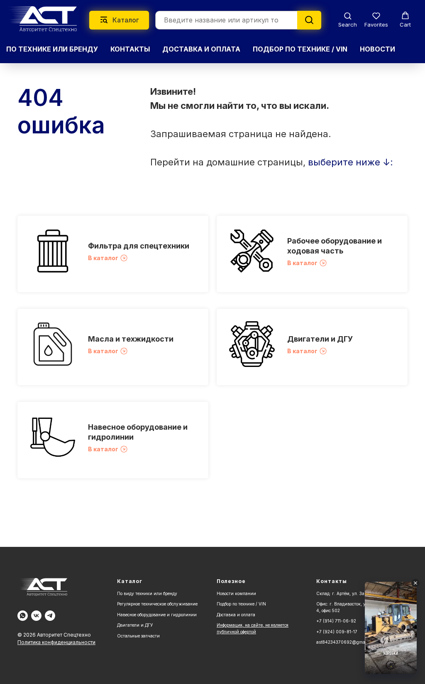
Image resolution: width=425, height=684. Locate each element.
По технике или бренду (52, 49)
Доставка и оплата (236, 614)
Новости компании (236, 593)
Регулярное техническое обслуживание (157, 603)
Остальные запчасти (138, 635)
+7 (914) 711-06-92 (336, 620)
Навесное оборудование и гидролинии (157, 614)
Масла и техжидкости (130, 339)
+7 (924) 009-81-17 (336, 631)
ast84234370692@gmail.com (346, 642)
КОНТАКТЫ (130, 49)
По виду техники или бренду (147, 593)
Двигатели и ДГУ (320, 339)
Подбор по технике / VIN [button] (300, 49)
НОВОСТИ (377, 49)
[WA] (22, 615)
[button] (347, 20)
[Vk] (36, 615)
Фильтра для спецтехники (138, 245)
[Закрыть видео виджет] (415, 583)
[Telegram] (50, 615)
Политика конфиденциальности (56, 642)
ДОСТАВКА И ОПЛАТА (201, 49)
